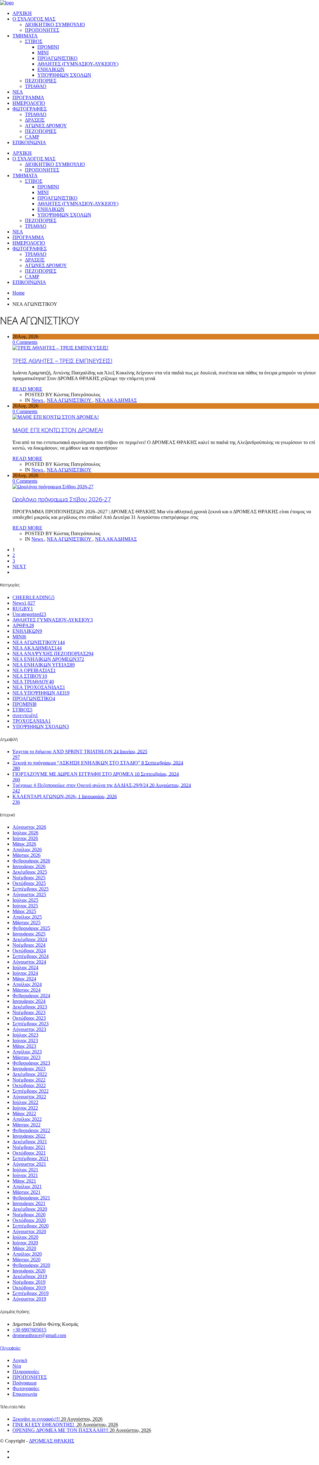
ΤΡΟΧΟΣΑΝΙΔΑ (31, 721)
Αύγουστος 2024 (29, 961)
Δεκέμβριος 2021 (29, 1141)
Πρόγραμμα (24, 1382)
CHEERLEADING (33, 597)
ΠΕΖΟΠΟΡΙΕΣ (40, 80)
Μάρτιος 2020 (26, 1259)
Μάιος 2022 (24, 1113)
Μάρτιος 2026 (26, 855)
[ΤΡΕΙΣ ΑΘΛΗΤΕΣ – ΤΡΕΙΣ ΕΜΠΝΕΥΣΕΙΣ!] (60, 347)
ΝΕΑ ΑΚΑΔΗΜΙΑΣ (116, 400)
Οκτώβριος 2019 (29, 1287)
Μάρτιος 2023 (26, 1057)
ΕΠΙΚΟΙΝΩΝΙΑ (29, 142)
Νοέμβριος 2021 (28, 1147)
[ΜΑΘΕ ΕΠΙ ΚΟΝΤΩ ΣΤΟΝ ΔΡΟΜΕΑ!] (55, 417)
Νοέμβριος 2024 (28, 945)
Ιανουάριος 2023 (28, 1068)
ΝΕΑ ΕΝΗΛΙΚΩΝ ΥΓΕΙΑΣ (43, 664)
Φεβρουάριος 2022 (31, 1130)
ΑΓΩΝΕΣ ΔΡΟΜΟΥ (46, 125)
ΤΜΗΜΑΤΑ (25, 35)
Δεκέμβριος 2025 (29, 872)
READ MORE (27, 389)
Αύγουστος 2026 (29, 827)
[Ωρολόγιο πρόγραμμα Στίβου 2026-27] (52, 486)
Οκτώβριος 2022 (29, 1085)
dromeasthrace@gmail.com (39, 1335)
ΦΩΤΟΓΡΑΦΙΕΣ (29, 108)
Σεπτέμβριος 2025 (30, 888)
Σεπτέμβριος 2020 (30, 1225)
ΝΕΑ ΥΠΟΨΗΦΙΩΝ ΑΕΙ (40, 693)
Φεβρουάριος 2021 (31, 1197)
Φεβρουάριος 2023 (31, 1063)
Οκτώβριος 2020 (29, 1220)
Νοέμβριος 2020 (28, 1214)
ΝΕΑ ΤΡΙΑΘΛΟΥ (33, 681)
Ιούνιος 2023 (25, 1040)
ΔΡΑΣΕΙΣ (35, 120)
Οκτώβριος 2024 (29, 950)
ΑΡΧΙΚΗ (22, 13)
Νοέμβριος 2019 (28, 1282)
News (37, 400)
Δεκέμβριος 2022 (29, 1074)
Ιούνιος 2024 (25, 973)
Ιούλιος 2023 (25, 1035)
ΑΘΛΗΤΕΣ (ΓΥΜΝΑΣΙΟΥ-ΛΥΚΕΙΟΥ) (77, 63)
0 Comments (24, 342)
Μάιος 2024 (24, 978)
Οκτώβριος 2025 (29, 883)
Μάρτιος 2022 (26, 1124)
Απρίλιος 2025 (27, 917)
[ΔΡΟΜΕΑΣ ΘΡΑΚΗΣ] (7, 2)
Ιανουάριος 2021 (28, 1203)
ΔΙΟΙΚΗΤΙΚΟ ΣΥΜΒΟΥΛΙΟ (55, 24)
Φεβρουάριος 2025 (31, 928)
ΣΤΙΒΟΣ (33, 41)
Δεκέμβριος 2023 (29, 1006)
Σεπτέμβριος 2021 (30, 1158)
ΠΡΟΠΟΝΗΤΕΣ (42, 30)
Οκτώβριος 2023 (29, 1018)
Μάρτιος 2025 (26, 922)
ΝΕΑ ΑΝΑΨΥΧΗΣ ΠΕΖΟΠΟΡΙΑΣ (52, 653)
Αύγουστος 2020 (29, 1231)
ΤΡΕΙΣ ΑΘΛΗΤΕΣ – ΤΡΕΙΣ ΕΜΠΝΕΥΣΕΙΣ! (62, 360)
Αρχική (19, 1360)
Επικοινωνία (24, 1394)
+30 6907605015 (29, 1329)
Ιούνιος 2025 (25, 905)
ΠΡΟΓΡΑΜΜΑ (28, 97)
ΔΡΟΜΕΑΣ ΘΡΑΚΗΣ (51, 1440)
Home (18, 292)
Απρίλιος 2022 (27, 1119)
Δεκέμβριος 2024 (29, 939)
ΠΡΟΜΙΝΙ (48, 47)
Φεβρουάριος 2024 (31, 995)
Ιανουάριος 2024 (28, 1001)
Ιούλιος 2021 (25, 1169)
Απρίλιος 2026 (27, 849)
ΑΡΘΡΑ (23, 625)
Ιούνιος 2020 (25, 1242)
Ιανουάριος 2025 (28, 933)
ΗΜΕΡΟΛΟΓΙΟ (28, 103)
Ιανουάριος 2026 (28, 866)
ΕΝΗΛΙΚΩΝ (50, 69)
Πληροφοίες (10, 1348)
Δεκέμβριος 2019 (29, 1276)
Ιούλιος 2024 (25, 967)
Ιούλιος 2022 (25, 1102)
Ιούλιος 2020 (25, 1237)
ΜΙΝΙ (43, 52)
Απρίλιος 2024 (27, 984)
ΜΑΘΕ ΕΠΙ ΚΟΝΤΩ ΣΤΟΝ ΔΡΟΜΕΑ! (57, 430)
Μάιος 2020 (24, 1248)
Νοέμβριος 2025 (28, 877)
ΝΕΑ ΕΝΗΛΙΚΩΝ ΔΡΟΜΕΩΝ (48, 659)
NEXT (19, 566)
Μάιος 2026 (24, 844)
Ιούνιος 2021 (25, 1175)
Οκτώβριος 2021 (29, 1152)
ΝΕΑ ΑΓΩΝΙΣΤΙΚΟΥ (70, 400)
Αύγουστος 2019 (29, 1298)
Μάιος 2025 (24, 911)
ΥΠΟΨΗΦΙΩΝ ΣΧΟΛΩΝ (64, 75)
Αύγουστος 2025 (29, 894)
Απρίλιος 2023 (27, 1051)
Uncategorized (29, 614)
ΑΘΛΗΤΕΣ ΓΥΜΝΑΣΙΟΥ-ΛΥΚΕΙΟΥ (52, 620)
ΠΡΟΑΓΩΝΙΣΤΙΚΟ (57, 58)
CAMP (32, 136)
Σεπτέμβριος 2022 (30, 1091)
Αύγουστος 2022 (29, 1096)
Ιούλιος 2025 (25, 900)
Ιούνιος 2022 (25, 1108)
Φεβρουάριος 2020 (31, 1265)
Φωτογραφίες (25, 1388)
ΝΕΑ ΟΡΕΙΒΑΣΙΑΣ (34, 670)
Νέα (16, 1366)
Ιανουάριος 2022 (28, 1136)
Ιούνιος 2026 (25, 838)
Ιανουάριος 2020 (28, 1270)
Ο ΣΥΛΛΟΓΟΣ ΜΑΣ (33, 19)
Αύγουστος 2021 (29, 1164)
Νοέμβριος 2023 (28, 1012)
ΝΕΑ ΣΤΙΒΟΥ (29, 676)
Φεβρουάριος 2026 (31, 860)
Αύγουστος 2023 (29, 1029)
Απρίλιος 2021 (27, 1186)
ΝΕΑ (17, 92)
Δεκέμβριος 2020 (29, 1209)
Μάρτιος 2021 (26, 1192)
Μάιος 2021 (24, 1181)
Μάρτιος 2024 (26, 990)
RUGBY (22, 608)
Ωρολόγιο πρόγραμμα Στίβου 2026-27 (61, 499)
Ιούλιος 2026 (25, 832)
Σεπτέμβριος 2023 (30, 1023)
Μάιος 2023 (24, 1046)
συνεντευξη (25, 715)
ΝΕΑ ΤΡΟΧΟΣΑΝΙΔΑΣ (38, 687)
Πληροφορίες (25, 1371)
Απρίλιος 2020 (27, 1254)
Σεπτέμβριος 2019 (30, 1293)
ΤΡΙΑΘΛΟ (35, 86)
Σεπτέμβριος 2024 (30, 956)
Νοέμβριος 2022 (28, 1079)
